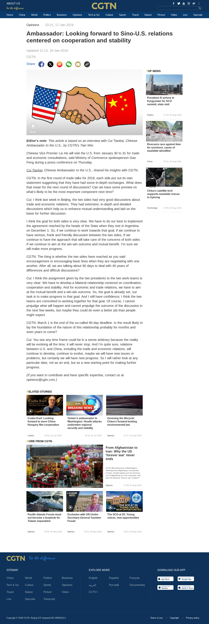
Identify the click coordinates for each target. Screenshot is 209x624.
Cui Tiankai (34, 170)
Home (10, 14)
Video (174, 14)
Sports (122, 14)
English (93, 578)
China (22, 14)
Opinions (77, 14)
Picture (161, 14)
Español (114, 578)
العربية (92, 585)
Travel (135, 14)
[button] (33, 126)
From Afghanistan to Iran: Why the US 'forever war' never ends (121, 453)
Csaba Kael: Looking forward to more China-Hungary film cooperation (43, 421)
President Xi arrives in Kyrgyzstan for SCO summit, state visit (160, 101)
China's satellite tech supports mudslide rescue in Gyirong (163, 194)
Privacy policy (192, 618)
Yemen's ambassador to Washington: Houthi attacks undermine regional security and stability (84, 423)
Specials (197, 14)
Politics (47, 14)
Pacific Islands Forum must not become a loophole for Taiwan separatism (44, 517)
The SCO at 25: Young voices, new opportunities (123, 516)
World (34, 14)
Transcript (49, 599)
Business (62, 14)
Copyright (174, 618)
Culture (109, 14)
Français (134, 578)
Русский (114, 585)
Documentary (137, 585)
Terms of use (156, 618)
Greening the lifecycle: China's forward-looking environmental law (122, 421)
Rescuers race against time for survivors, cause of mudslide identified (164, 147)
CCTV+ (93, 592)
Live (185, 14)
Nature (148, 14)
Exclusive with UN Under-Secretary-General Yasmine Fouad (84, 517)
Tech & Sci (94, 14)
